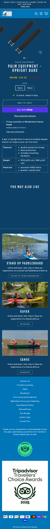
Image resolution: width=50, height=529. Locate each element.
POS (14, 527)
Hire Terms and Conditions (25, 397)
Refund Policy (25, 409)
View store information (15, 132)
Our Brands (25, 413)
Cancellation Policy (25, 405)
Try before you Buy (25, 385)
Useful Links (25, 417)
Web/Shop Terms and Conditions (25, 401)
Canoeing (25, 372)
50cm (30, 88)
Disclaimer (25, 393)
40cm (20, 88)
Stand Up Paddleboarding (25, 276)
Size (25, 83)
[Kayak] (25, 295)
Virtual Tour (25, 421)
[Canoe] (25, 343)
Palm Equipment (25, 62)
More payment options (25, 116)
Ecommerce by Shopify (28, 527)
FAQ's (25, 389)
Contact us (25, 381)
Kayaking (25, 324)
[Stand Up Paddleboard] (25, 246)
